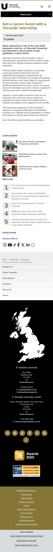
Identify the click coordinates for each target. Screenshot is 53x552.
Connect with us (10, 239)
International (8, 278)
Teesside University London (27, 397)
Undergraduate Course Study (26, 540)
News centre (13, 259)
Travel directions (26, 382)
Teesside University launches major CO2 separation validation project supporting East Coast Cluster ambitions (30, 222)
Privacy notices (26, 494)
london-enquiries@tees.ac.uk (27, 422)
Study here (7, 267)
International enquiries (27, 392)
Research (6, 290)
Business (6, 284)
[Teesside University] (32, 334)
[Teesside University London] (38, 351)
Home (4, 259)
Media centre (25, 14)
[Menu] (49, 6)
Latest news (25, 259)
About (5, 295)
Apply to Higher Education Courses (26, 545)
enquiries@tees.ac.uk (27, 390)
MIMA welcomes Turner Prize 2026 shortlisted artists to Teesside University (28, 212)
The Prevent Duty (26, 513)
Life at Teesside (9, 272)
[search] (42, 6)
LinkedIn (9, 39)
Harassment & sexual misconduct (26, 524)
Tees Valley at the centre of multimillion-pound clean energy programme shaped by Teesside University (30, 196)
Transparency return (26, 517)
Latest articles (9, 135)
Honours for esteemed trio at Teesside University (27, 204)
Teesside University (10, 6)
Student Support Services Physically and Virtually (26, 536)
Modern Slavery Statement (26, 509)
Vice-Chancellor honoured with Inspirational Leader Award (30, 186)
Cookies (26, 506)
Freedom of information (26, 502)
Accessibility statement (26, 520)
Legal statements (26, 498)
